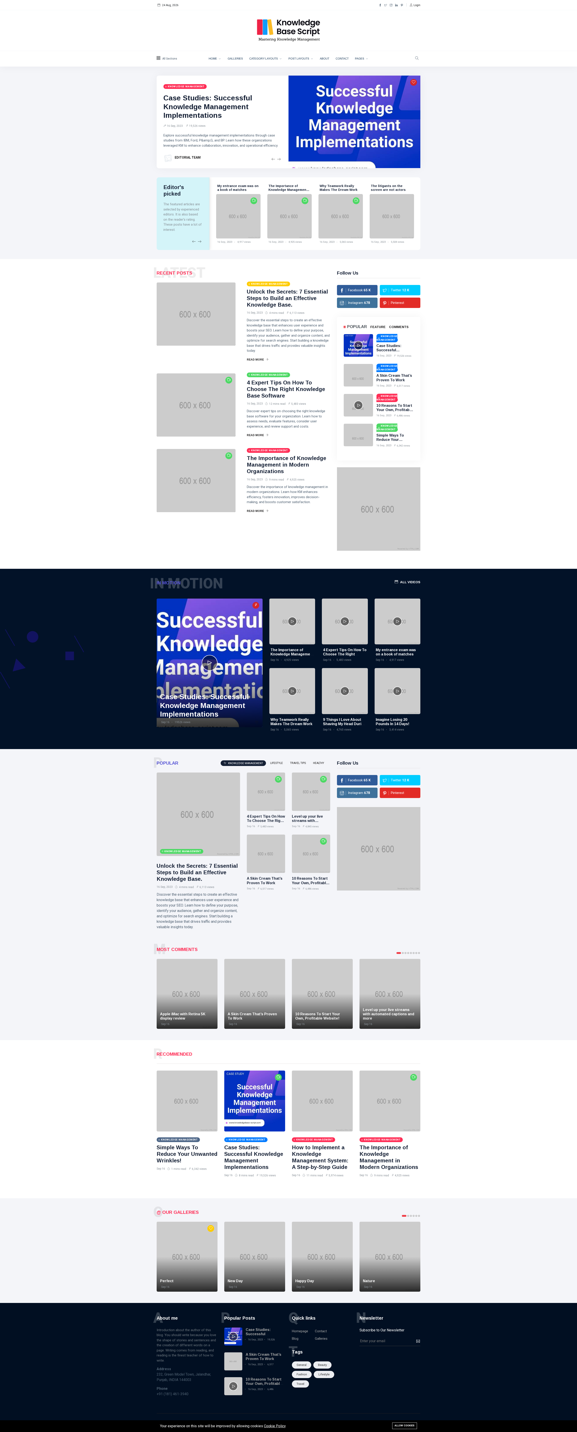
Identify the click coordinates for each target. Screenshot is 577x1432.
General (302, 1365)
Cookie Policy (275, 1426)
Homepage (300, 1331)
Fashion (302, 1374)
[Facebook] (380, 5)
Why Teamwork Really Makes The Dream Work (287, 188)
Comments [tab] (399, 327)
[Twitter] (385, 5)
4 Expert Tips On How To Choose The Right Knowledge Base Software (286, 389)
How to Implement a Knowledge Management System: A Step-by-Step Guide (320, 1157)
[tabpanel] (187, 994)
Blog (295, 1339)
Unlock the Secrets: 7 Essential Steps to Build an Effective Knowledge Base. (287, 298)
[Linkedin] (396, 5)
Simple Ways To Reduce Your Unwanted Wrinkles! (394, 439)
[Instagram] (391, 5)
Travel (300, 1384)
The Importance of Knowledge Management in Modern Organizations (237, 189)
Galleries (235, 58)
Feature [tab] (378, 327)
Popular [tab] (357, 326)
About (324, 58)
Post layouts (299, 58)
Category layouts (264, 58)
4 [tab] (408, 953)
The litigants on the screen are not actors (337, 188)
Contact (342, 58)
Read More (256, 359)
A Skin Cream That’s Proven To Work (387, 188)
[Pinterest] (402, 5)
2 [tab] (403, 953)
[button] (415, 5)
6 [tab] (413, 953)
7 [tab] (416, 953)
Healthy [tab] (318, 763)
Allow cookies (404, 1425)
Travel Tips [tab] (298, 763)
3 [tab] (405, 953)
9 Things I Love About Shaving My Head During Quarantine (344, 724)
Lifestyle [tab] (276, 763)
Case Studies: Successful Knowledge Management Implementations (207, 106)
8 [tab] (419, 953)
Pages (360, 58)
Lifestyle (324, 1374)
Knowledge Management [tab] (245, 763)
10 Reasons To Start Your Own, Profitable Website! (394, 410)
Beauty (322, 1365)
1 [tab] (398, 953)
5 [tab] (411, 953)
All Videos (410, 582)
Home (213, 58)
